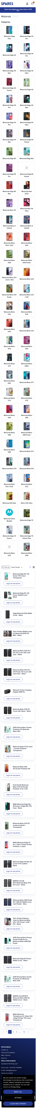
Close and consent (18, 1104)
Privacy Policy (15, 1087)
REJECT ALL (18, 1092)
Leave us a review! (7, 1073)
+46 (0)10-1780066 (15, 1067)
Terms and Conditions (8, 1052)
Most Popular (16, 567)
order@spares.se (11, 1070)
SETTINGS (18, 1098)
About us (4, 1058)
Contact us (4, 1050)
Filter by (7, 567)
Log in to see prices (13, 583)
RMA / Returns (5, 1055)
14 (24, 1032)
